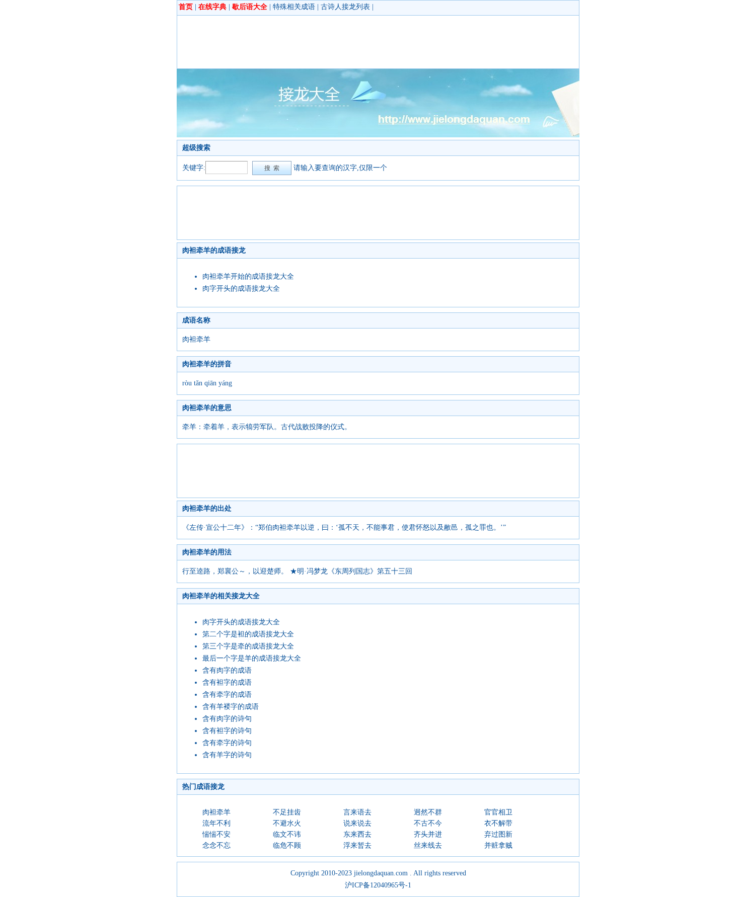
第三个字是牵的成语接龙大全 (248, 646)
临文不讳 (287, 834)
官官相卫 (498, 812)
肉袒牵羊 (216, 812)
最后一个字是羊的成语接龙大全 (251, 658)
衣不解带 (498, 823)
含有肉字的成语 (227, 670)
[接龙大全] (378, 135)
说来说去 (357, 823)
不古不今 (428, 823)
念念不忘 (216, 845)
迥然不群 (428, 812)
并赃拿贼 (498, 845)
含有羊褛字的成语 (230, 706)
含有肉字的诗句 (227, 718)
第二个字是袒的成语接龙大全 (248, 634)
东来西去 (357, 834)
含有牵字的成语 (227, 694)
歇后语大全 (249, 7)
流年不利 (216, 823)
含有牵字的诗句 (227, 743)
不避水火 (287, 823)
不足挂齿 (287, 812)
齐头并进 (428, 834)
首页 (186, 7)
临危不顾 (287, 845)
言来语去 (357, 812)
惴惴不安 (216, 834)
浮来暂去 (357, 845)
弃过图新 (498, 834)
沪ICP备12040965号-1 (378, 885)
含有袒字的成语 (227, 682)
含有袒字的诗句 (227, 731)
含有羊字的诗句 (227, 755)
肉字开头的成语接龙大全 (241, 288)
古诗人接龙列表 (345, 7)
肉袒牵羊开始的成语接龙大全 (248, 276)
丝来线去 (428, 845)
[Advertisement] (365, 41)
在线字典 (212, 7)
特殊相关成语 (294, 7)
